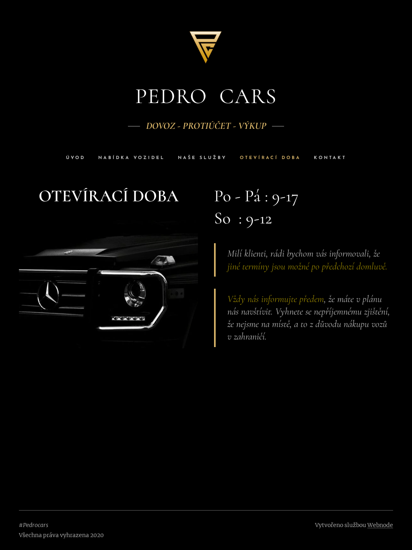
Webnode (380, 525)
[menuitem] (79, 158)
